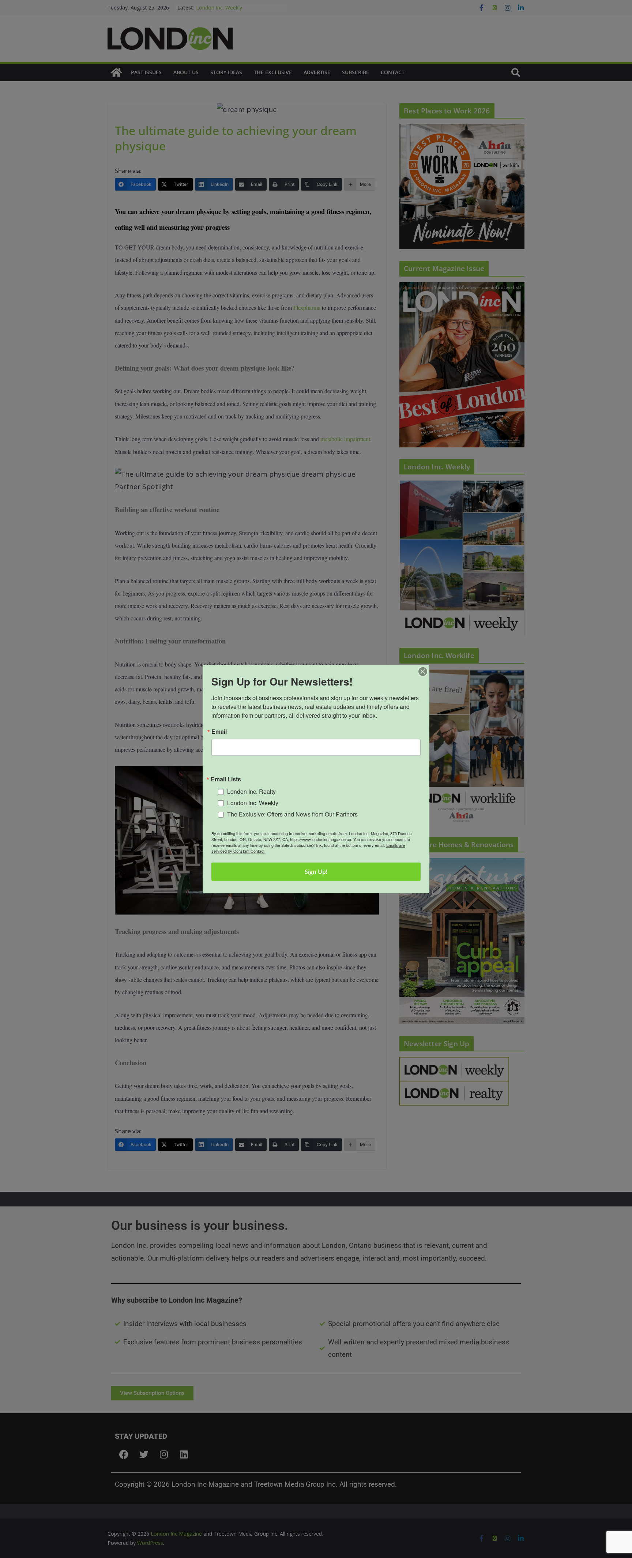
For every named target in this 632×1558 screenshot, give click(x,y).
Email (219, 731)
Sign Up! (316, 872)
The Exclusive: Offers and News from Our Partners (292, 814)
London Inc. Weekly (252, 803)
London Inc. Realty (251, 791)
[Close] (422, 671)
